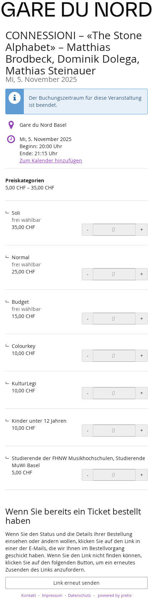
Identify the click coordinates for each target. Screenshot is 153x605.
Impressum (52, 595)
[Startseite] (76, 9)
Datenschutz (79, 595)
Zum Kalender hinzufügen (51, 160)
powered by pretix (115, 595)
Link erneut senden (76, 582)
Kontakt (28, 595)
